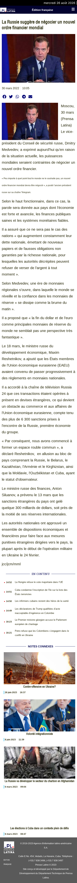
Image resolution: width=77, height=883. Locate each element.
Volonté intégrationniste (39, 734)
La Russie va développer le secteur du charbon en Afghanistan (39, 781)
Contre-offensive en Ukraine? (39, 686)
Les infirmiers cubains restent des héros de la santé (42, 601)
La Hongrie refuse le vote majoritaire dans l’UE (39, 582)
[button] (4, 96)
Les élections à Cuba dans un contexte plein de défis (39, 828)
